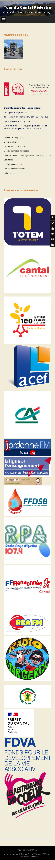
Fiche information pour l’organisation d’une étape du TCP (27, 155)
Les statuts (8, 160)
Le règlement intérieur (13, 164)
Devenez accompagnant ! (15, 137)
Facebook (22, 126)
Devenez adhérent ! (12, 142)
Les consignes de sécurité (14, 168)
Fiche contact (9, 173)
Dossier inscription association (16, 151)
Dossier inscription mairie (14, 146)
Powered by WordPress (27, 850)
